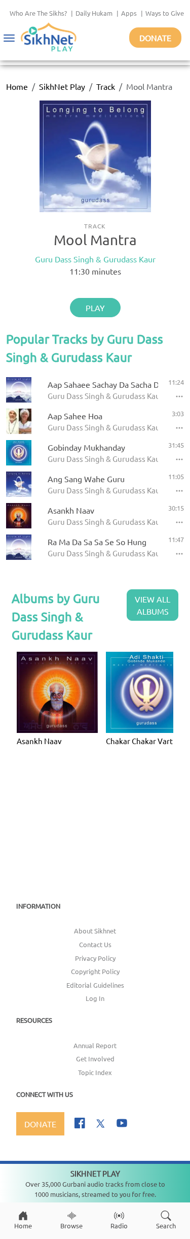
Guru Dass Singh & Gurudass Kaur (95, 259)
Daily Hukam (93, 13)
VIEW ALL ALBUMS (152, 605)
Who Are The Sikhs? (38, 13)
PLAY (95, 308)
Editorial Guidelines (95, 985)
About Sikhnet (95, 930)
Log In (95, 998)
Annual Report (95, 1045)
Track (105, 86)
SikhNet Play (62, 86)
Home (17, 86)
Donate (155, 37)
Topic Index (95, 1072)
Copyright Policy (95, 971)
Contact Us (95, 944)
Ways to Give (164, 13)
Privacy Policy (95, 958)
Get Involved (95, 1058)
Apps (129, 13)
